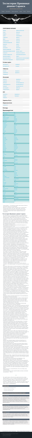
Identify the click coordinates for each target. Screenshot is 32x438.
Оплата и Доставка (15, 11)
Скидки (20, 11)
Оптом (24, 11)
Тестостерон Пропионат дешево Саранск (16, 4)
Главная (3, 11)
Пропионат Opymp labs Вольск (9, 389)
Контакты (28, 11)
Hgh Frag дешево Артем (7, 435)
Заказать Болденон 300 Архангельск (10, 387)
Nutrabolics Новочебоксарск (8, 390)
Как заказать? (8, 11)
